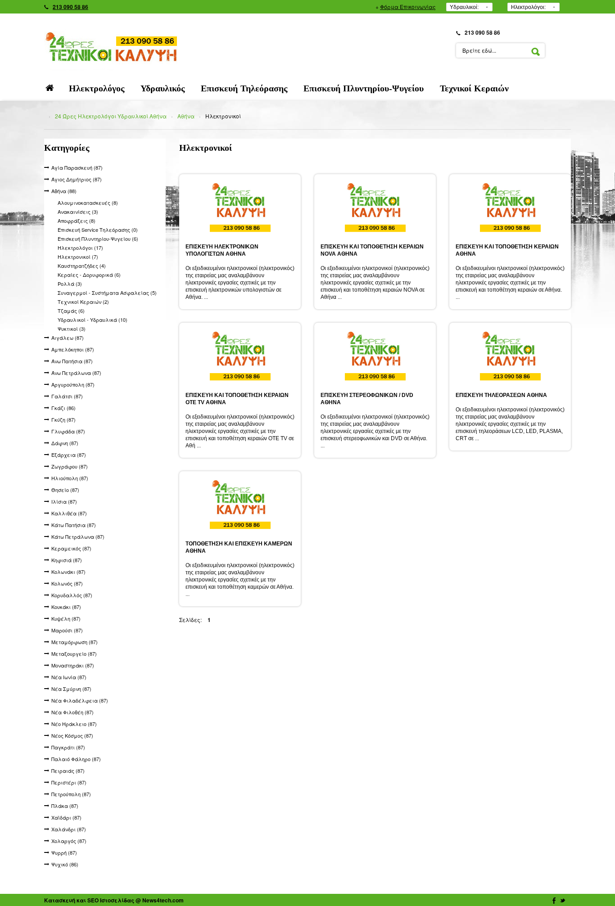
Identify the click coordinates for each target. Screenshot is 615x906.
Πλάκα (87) (64, 805)
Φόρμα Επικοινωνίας (408, 6)
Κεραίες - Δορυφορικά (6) (89, 274)
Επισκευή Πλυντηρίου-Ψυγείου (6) (98, 238)
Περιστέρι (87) (68, 782)
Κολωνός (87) (67, 583)
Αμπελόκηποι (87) (72, 349)
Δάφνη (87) (64, 442)
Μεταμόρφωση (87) (74, 641)
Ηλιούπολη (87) (69, 478)
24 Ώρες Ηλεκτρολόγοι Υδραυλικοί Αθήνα (111, 116)
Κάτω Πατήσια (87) (73, 524)
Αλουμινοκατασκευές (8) (88, 202)
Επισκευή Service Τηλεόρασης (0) (98, 229)
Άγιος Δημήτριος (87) (76, 179)
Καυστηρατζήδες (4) (82, 265)
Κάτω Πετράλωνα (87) (77, 536)
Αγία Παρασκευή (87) (77, 167)
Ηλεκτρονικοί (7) (78, 256)
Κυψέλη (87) (66, 618)
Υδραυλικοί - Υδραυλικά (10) (92, 319)
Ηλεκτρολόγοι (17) (80, 247)
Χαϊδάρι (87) (66, 817)
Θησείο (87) (65, 489)
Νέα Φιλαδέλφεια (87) (79, 700)
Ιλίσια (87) (64, 501)
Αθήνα (185, 116)
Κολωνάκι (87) (68, 571)
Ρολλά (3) (70, 283)
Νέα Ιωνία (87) (68, 677)
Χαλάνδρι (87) (68, 829)
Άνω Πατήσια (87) (72, 361)
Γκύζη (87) (63, 419)
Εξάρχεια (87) (68, 454)
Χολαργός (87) (68, 840)
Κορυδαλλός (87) (71, 595)
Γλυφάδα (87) (68, 431)
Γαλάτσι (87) (67, 396)
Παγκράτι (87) (68, 747)
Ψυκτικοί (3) (72, 328)
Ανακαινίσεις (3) (78, 211)
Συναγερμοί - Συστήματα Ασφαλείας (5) (107, 292)
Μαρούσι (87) (67, 630)
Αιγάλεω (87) (67, 337)
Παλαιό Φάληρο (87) (76, 758)
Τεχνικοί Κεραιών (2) (83, 301)
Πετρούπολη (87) (71, 794)
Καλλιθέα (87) (69, 513)
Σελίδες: (190, 619)
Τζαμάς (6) (71, 310)
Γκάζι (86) (63, 407)
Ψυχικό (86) (64, 864)
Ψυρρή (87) (64, 852)
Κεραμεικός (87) (71, 548)
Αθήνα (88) (64, 190)
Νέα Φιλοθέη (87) (72, 712)
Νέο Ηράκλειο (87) (74, 723)
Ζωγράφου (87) (69, 466)
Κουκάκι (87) (66, 606)
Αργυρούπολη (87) (73, 384)
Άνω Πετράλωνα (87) (76, 372)
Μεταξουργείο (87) (74, 653)
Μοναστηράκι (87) (72, 665)
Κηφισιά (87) (66, 559)
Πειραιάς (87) (68, 770)
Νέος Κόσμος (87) (72, 735)
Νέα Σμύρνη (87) (71, 688)
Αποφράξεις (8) (76, 220)
